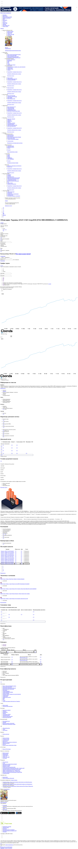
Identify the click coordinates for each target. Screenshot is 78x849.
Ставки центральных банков (12, 139)
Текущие (4, 644)
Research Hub (9, 32)
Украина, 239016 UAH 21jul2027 (7, 563)
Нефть (8, 155)
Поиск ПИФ (9, 97)
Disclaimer (5, 831)
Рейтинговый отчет (23, 657)
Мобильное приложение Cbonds (13, 177)
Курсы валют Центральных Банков (14, 137)
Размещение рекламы (7, 826)
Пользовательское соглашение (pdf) (10, 830)
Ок (1, 843)
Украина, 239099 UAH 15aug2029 (7, 552)
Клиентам (5, 828)
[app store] (4, 813)
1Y (3, 279)
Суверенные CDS (10, 108)
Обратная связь (6, 827)
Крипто (5, 22)
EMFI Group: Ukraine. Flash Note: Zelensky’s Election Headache (12, 578)
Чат (8, 181)
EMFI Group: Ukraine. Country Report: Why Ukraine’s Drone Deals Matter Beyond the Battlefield (18, 588)
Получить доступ (3, 487)
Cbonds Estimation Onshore (8, 692)
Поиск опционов (10, 107)
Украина (4, 391)
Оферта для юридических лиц (8, 771)
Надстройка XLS (6, 25)
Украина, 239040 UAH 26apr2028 (7, 559)
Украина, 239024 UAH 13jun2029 (7, 562)
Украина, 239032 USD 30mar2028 (7, 560)
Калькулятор (5, 777)
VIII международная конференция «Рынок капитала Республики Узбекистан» (18, 786)
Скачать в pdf (21, 768)
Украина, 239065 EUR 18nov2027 (7, 556)
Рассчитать (2, 260)
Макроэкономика (10, 146)
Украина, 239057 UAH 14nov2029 (7, 558)
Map (3, 284)
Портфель (5, 14)
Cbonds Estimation (6, 691)
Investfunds (5, 805)
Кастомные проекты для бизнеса (13, 195)
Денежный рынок (6, 715)
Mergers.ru (5, 807)
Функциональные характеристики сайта (11, 768)
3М (3, 278)
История (4, 645)
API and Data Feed (10, 191)
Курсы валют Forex (11, 138)
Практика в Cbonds (6, 765)
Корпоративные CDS (11, 109)
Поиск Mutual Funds (11, 98)
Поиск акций (9, 77)
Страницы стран (10, 145)
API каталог (9, 192)
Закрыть (2, 28)
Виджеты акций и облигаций (13, 180)
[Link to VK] (3, 818)
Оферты (8, 121)
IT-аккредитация (6, 773)
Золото (4, 21)
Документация (10, 194)
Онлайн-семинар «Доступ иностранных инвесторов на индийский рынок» (17, 782)
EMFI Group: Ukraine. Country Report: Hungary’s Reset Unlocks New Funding (15, 593)
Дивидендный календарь (12, 78)
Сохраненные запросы (11, 179)
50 (3, 570)
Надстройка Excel (6, 721)
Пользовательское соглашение (9, 829)
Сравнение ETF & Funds (12, 96)
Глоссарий (9, 35)
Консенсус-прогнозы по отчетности (14, 165)
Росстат (4, 744)
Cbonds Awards (10, 68)
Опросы (8, 69)
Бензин (8, 156)
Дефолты (9, 119)
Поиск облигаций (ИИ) (7, 16)
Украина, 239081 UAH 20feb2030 (7, 553)
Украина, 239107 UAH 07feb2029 (7, 551)
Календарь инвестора (11, 126)
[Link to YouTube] (3, 817)
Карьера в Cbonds (6, 766)
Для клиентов (5, 761)
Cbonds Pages (9, 67)
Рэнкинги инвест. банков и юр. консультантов (16, 66)
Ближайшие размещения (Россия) (13, 57)
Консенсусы (5, 15)
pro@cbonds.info (3, 802)
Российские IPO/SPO (11, 79)
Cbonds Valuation (6, 693)
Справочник (2, 256)
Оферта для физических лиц (8, 770)
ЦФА (4, 19)
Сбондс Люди (5, 26)
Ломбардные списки (11, 64)
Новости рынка (10, 31)
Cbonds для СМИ (10, 34)
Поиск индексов (10, 134)
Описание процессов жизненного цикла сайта (12, 769)
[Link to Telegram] (3, 815)
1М (3, 277)
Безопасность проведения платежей (10, 764)
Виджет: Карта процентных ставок (9, 745)
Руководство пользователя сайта (9, 767)
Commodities (9, 157)
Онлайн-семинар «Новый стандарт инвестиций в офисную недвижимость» (17, 784)
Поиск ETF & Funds (11, 95)
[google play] (11, 813)
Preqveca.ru (5, 809)
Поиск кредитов (10, 87)
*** (3, 229)
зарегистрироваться (9, 844)
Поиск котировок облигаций (13, 56)
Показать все (2, 388)
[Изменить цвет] (2, 377)
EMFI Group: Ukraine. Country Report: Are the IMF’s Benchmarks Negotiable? (14, 583)
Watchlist (4, 24)
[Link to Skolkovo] (6, 824)
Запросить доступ (8, 205)
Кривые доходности (11, 59)
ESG (8, 62)
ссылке (49, 283)
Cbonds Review (7, 789)
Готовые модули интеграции (13, 193)
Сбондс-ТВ (5, 23)
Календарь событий (11, 118)
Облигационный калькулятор (13, 178)
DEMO (6, 200)
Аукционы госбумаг (7, 714)
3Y (3, 280)
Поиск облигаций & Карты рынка (14, 54)
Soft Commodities (10, 158)
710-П (4, 729)
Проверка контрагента (11, 183)
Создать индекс (6, 740)
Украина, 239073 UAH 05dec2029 (7, 555)
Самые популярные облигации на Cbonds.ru (11, 701)
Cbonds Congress (14, 780)
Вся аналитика (3, 602)
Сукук (8, 63)
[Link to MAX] (3, 820)
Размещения (9, 120)
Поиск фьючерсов (11, 106)
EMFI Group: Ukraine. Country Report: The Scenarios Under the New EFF (14, 598)
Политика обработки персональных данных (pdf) (12, 772)
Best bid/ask (5, 20)
